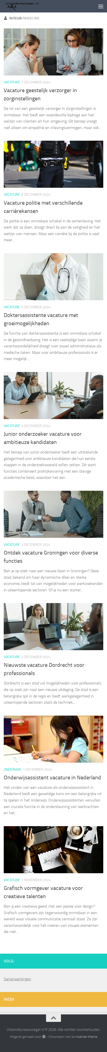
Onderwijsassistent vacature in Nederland (52, 777)
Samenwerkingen (17, 979)
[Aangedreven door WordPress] (43, 1036)
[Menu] (101, 6)
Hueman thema (86, 1037)
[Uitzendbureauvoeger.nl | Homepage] (27, 6)
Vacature (12, 82)
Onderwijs (12, 769)
